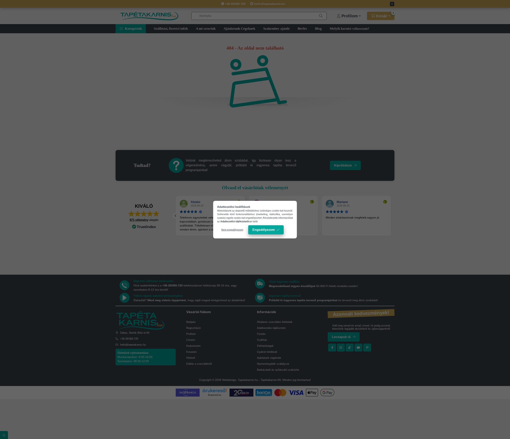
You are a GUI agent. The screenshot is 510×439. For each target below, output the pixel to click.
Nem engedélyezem (232, 229)
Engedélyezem (263, 229)
